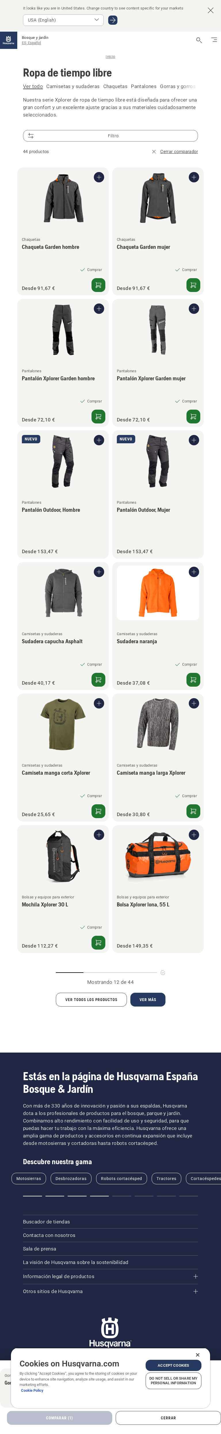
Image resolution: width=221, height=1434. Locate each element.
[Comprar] (98, 285)
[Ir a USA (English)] (112, 20)
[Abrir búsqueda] (199, 40)
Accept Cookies (173, 1365)
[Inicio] (8, 40)
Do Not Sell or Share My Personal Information (173, 1380)
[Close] (197, 1355)
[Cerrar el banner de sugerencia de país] (210, 10)
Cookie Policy (32, 1390)
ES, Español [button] (31, 43)
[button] (32, 1196)
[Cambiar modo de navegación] (214, 40)
